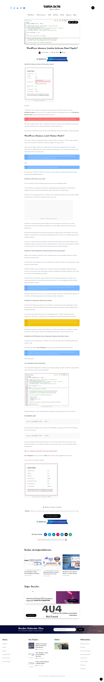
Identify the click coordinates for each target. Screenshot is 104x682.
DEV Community (6, 658)
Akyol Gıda (83, 668)
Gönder (81, 629)
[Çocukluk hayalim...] (57, 646)
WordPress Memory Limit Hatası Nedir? (45, 511)
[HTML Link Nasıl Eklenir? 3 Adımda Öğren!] (31, 663)
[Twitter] (14, 8)
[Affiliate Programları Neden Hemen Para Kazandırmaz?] (31, 645)
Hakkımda (4, 643)
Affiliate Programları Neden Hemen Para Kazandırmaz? (41, 645)
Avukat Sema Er (84, 661)
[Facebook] (11, 8)
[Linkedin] (17, 8)
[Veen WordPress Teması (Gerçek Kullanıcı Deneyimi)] (31, 654)
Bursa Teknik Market (85, 651)
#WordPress (31, 15)
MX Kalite (83, 647)
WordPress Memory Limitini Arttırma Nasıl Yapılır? (67, 511)
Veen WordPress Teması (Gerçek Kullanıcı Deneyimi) (42, 654)
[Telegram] (24, 8)
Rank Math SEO (6, 654)
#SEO (49, 15)
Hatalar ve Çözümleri (56, 507)
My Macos (83, 665)
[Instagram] (21, 8)
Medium (4, 651)
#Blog (74, 15)
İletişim (4, 647)
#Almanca (68, 15)
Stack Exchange (6, 661)
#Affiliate (55, 15)
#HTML (62, 15)
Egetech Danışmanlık (86, 654)
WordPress (47, 507)
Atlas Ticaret (84, 658)
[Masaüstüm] (65, 646)
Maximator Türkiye (85, 643)
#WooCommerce (41, 15)
